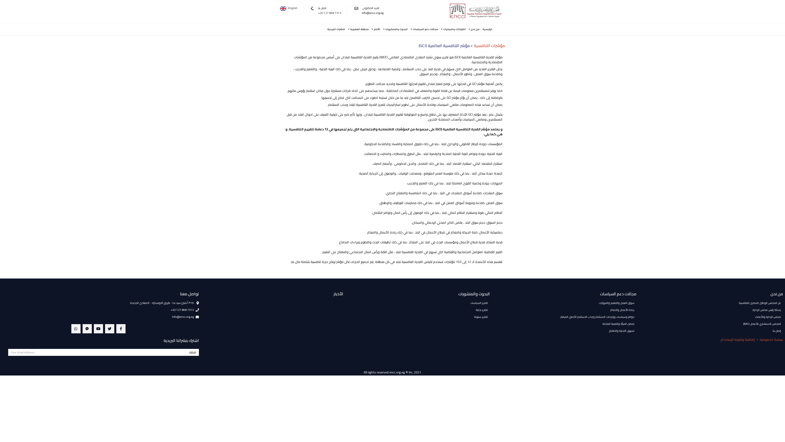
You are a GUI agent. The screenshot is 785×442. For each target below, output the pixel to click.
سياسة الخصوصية (771, 339)
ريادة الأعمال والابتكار (622, 309)
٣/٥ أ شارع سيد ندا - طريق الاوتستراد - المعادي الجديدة (162, 303)
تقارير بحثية (482, 309)
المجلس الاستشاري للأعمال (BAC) (762, 323)
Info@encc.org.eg (183, 316)
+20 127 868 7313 (329, 13)
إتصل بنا (777, 330)
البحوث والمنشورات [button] (396, 29)
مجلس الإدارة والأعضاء (768, 316)
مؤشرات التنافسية (489, 45)
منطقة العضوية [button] (359, 29)
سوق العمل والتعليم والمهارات (616, 302)
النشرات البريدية (336, 29)
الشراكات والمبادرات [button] (454, 29)
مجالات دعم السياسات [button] (425, 29)
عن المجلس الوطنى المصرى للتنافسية (760, 302)
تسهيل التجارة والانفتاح (621, 330)
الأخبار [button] (376, 29)
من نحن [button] (475, 29)
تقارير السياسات (479, 302)
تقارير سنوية (481, 316)
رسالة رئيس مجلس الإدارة (766, 309)
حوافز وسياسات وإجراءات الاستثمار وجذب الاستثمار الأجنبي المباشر (597, 316)
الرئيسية (487, 29)
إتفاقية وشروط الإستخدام (738, 339)
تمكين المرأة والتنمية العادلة (618, 323)
